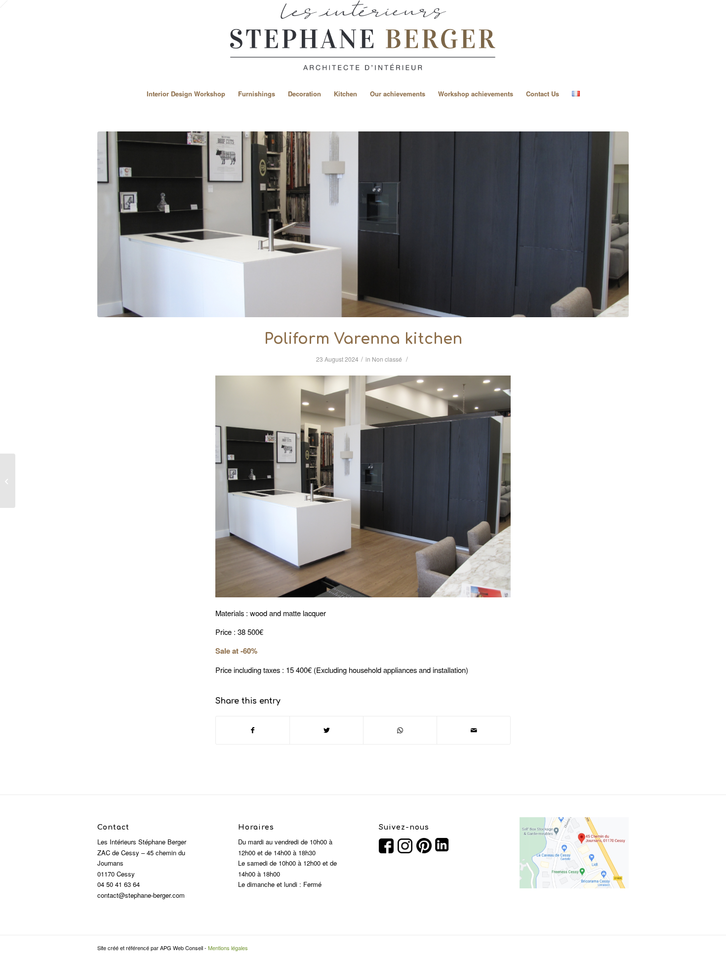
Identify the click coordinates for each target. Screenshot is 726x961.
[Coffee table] (7, 481)
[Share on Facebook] (252, 730)
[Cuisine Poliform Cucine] (363, 224)
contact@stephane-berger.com (141, 895)
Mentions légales (228, 948)
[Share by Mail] (473, 730)
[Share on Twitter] (326, 730)
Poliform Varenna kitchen (363, 339)
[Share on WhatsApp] (400, 730)
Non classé (387, 359)
